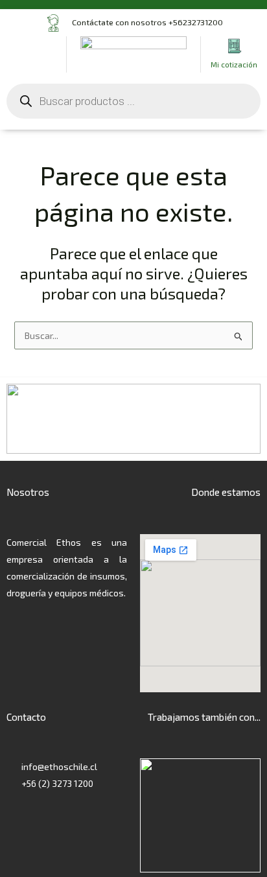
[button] (33, 54)
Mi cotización (234, 64)
